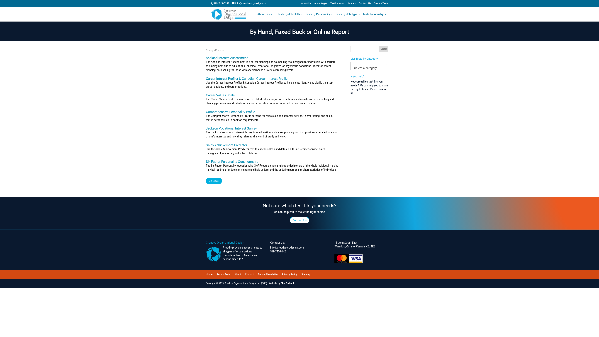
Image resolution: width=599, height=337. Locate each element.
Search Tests (381, 3)
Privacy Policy (289, 274)
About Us (306, 3)
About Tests (264, 14)
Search (384, 49)
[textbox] (369, 68)
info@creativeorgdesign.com (287, 247)
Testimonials (337, 3)
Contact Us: (277, 242)
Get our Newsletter (268, 274)
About (237, 274)
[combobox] (369, 66)
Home (209, 274)
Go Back (214, 180)
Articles (352, 3)
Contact (249, 274)
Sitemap (305, 274)
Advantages (320, 3)
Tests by (289, 14)
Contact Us (365, 3)
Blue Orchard (287, 283)
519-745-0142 (221, 3)
